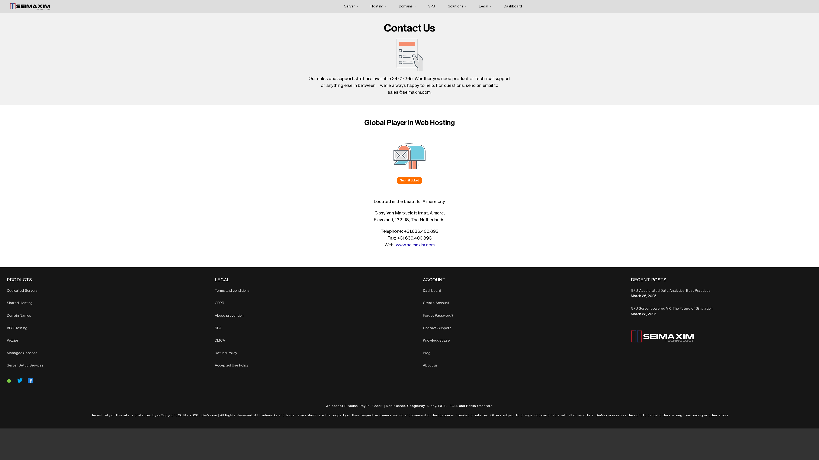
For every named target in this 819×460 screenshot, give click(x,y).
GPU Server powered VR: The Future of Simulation (672, 308)
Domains (406, 6)
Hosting (376, 6)
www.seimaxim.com (415, 245)
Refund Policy (226, 353)
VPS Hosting (17, 328)
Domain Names (19, 315)
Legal (483, 6)
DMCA (220, 340)
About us (430, 365)
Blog (426, 353)
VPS (431, 6)
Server (349, 6)
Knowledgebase (436, 340)
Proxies (13, 340)
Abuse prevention (229, 315)
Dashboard (513, 6)
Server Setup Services (25, 365)
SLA (218, 328)
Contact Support (437, 328)
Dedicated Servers (22, 290)
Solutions (455, 6)
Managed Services (22, 353)
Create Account (436, 303)
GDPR (219, 303)
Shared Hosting (19, 303)
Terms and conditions (232, 290)
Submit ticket (409, 180)
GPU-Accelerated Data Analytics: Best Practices (670, 290)
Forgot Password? (438, 315)
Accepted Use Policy (231, 365)
